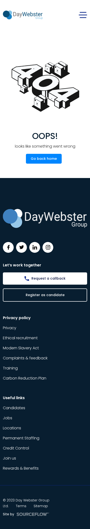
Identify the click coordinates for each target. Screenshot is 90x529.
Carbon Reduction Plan (24, 378)
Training (10, 368)
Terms (21, 506)
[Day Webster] (23, 14)
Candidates (14, 408)
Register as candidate (45, 295)
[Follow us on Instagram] (47, 247)
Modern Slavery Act (21, 348)
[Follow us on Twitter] (21, 247)
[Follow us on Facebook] (8, 247)
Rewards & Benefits (21, 468)
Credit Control (16, 448)
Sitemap (41, 506)
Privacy (9, 328)
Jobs (7, 418)
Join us (9, 458)
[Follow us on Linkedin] (34, 247)
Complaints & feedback (25, 358)
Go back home (44, 158)
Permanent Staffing (21, 438)
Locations (12, 428)
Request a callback (48, 278)
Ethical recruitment (20, 338)
